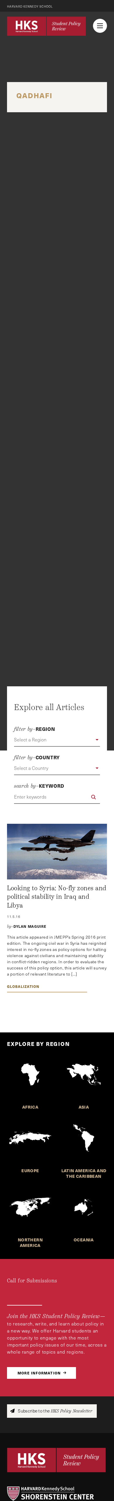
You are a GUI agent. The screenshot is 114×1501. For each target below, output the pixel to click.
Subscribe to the (54, 1411)
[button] (57, 740)
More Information (39, 1372)
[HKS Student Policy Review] (46, 26)
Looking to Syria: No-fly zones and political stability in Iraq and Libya (56, 897)
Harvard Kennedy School (30, 6)
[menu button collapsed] (100, 26)
